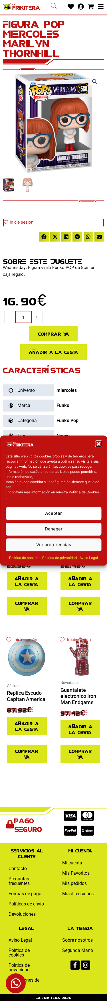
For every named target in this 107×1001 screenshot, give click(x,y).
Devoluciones (22, 914)
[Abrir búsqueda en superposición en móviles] (53, 6)
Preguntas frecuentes (19, 881)
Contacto (18, 868)
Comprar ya (53, 333)
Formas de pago (25, 893)
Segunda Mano (77, 950)
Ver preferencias (53, 544)
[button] (98, 444)
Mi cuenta (72, 863)
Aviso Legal (89, 558)
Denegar (53, 529)
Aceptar (53, 513)
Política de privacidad (59, 558)
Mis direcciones (78, 893)
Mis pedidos (74, 883)
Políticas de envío (26, 904)
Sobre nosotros (77, 940)
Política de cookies (24, 558)
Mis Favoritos (76, 873)
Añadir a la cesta (53, 351)
